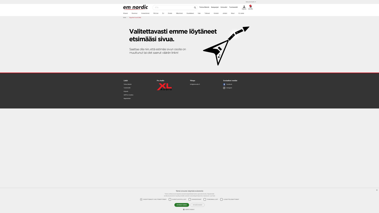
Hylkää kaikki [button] (197, 205)
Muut (233, 13)
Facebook (229, 84)
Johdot (225, 13)
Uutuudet (224, 7)
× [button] (377, 190)
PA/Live (155, 13)
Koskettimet (145, 13)
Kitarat (125, 13)
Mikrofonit (179, 13)
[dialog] (189, 200)
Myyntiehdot (127, 98)
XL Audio (241, 13)
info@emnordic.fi (195, 84)
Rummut (134, 13)
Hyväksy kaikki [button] (182, 205)
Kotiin (124, 17)
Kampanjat (215, 7)
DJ (163, 13)
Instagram (229, 88)
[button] (189, 209)
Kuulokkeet (190, 13)
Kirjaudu (126, 91)
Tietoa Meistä (204, 7)
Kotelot (216, 13)
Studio (170, 13)
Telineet (207, 13)
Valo (199, 13)
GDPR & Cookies (128, 95)
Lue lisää (212, 196)
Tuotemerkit (233, 7)
